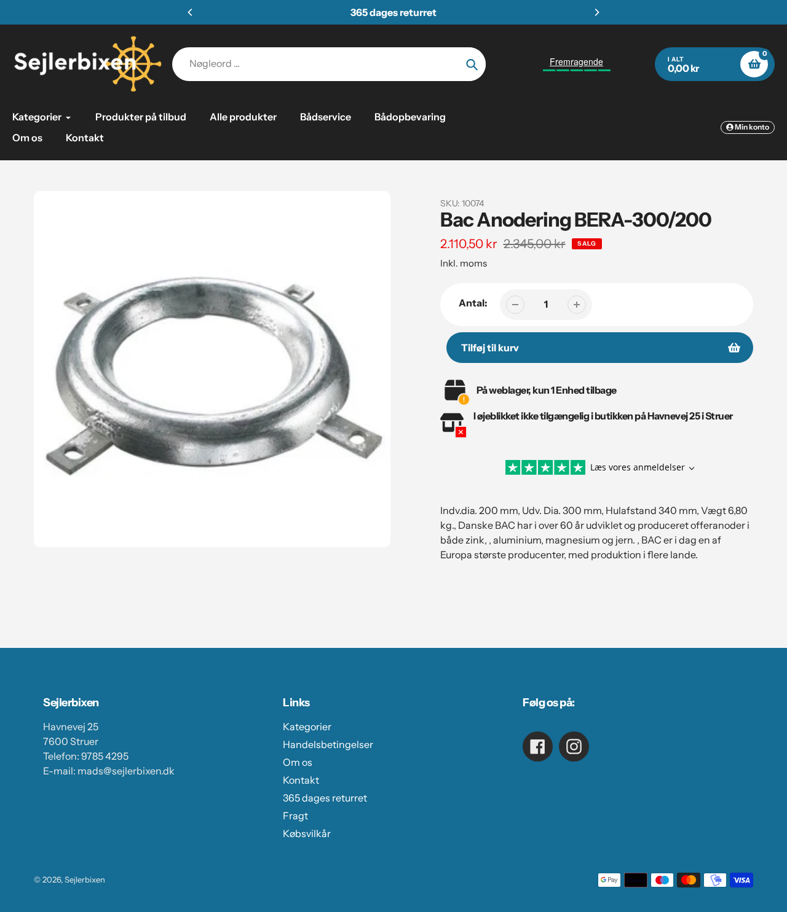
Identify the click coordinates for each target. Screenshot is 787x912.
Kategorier (307, 726)
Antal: (473, 303)
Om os (297, 762)
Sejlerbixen (85, 879)
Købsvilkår (307, 833)
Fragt (295, 815)
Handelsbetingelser (328, 744)
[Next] (596, 12)
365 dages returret (325, 798)
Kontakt (301, 780)
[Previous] (190, 12)
